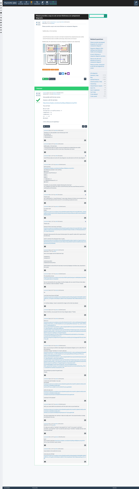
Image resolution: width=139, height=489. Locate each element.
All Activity (20, 3)
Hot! (31, 3)
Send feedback (7, 487)
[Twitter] (63, 73)
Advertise (114, 487)
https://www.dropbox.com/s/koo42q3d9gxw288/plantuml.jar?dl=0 (60, 103)
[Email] (68, 73)
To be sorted (93, 96)
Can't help (93, 92)
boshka (62, 21)
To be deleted (94, 94)
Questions (26, 3)
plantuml (55, 92)
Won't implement (94, 90)
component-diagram (46, 69)
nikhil (56, 155)
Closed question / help (96, 81)
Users (47, 3)
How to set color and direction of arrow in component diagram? (95, 60)
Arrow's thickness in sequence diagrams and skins (97, 55)
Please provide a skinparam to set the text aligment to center (97, 66)
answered (45, 92)
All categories (93, 73)
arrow (52, 69)
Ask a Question (53, 3)
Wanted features (94, 79)
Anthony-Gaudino (56, 94)
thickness (56, 69)
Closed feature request (55, 21)
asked (43, 21)
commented (46, 130)
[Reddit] (65, 73)
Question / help (94, 75)
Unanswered (37, 3)
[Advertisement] (18, 28)
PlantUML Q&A (10, 3)
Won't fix (92, 88)
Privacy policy (35, 487)
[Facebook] (60, 73)
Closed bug (93, 83)
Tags (43, 3)
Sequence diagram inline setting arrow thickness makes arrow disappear (96, 50)
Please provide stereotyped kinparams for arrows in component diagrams (97, 44)
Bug (91, 77)
